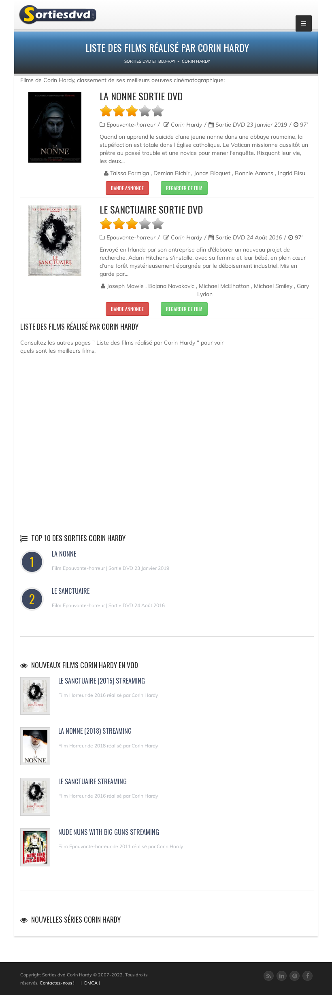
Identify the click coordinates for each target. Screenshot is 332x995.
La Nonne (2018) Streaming (95, 731)
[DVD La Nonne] (54, 127)
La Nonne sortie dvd (141, 96)
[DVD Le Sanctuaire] (54, 240)
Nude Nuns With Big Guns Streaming (108, 832)
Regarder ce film (184, 187)
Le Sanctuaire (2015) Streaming (101, 681)
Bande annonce (127, 187)
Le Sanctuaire (70, 591)
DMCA (91, 983)
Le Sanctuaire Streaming (92, 781)
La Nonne (64, 554)
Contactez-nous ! (57, 983)
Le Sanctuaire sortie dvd (151, 209)
